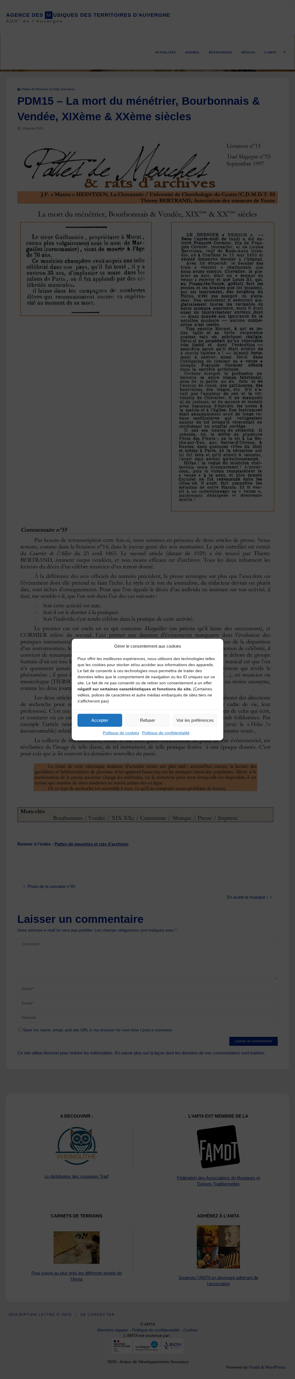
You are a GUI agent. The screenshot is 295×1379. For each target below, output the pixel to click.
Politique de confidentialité (166, 732)
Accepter (99, 720)
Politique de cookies (121, 732)
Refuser (147, 720)
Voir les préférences (195, 720)
